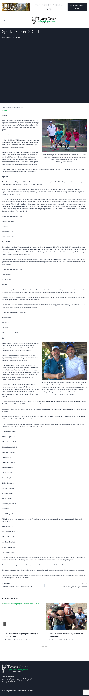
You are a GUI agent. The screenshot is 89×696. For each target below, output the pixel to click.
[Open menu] (4, 20)
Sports (4, 110)
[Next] (84, 624)
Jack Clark (9, 639)
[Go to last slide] (4, 624)
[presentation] (22, 616)
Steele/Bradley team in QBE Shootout (75, 585)
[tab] (42, 646)
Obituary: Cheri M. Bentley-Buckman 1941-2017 (17, 585)
